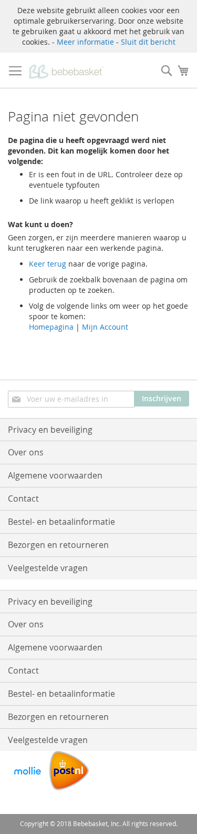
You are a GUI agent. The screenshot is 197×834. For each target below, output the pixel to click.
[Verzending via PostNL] (69, 787)
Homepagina (51, 327)
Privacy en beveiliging (50, 429)
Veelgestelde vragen (48, 568)
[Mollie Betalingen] (27, 787)
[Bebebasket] (68, 70)
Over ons (26, 452)
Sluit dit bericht (148, 42)
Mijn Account (105, 327)
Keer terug (47, 264)
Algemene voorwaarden (55, 475)
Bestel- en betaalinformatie (61, 521)
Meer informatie (85, 42)
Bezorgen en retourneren (58, 545)
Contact (23, 498)
